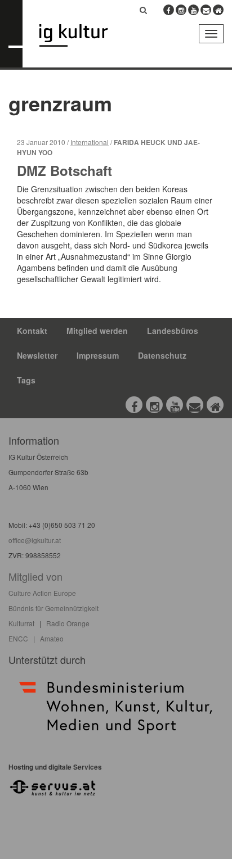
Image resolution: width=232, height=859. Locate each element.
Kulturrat (21, 623)
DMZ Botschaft (64, 170)
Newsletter (37, 355)
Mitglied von (35, 576)
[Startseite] (82, 35)
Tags (26, 380)
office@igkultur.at (34, 540)
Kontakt (32, 330)
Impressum (98, 355)
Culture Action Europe (42, 593)
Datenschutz (162, 355)
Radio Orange (68, 623)
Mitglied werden (97, 330)
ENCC (18, 638)
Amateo (52, 638)
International (89, 142)
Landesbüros (172, 330)
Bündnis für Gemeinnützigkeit (53, 608)
